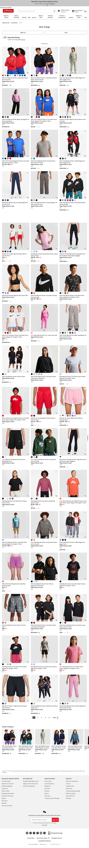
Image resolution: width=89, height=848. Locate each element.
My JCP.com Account (7, 783)
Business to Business (72, 781)
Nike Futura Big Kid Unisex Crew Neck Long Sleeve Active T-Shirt (72, 626)
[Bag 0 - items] (85, 11)
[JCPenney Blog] (44, 833)
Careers (68, 783)
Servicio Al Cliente (7, 805)
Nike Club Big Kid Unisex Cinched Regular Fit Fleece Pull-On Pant (44, 203)
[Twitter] (27, 833)
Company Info (70, 786)
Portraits (46, 791)
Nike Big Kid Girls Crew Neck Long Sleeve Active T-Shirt (43, 502)
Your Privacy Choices (42, 838)
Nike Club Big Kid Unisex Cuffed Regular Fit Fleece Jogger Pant (72, 78)
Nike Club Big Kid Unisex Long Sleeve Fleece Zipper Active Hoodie (44, 78)
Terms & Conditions (33, 844)
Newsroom (69, 788)
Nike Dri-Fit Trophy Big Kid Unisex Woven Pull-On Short (14, 254)
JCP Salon (47, 788)
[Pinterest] (37, 833)
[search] (55, 11)
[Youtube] (41, 833)
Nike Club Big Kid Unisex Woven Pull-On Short (14, 626)
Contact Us (5, 788)
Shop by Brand (70, 796)
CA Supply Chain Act (56, 838)
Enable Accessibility (5, 7)
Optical (46, 793)
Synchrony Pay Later (7, 796)
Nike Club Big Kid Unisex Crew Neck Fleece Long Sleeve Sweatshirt (43, 626)
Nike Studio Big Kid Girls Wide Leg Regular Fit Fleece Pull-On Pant (73, 336)
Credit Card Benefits (29, 786)
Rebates (4, 803)
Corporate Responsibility (73, 791)
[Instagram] (31, 833)
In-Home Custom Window (51, 798)
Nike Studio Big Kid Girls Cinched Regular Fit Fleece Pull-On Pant (73, 707)
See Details (44, 825)
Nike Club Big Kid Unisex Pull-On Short (13, 376)
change (23, 39)
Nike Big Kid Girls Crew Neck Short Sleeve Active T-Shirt (14, 502)
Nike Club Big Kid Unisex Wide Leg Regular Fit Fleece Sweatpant (15, 120)
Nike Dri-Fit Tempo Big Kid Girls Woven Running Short (71, 419)
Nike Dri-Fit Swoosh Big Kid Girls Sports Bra (15, 295)
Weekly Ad (47, 786)
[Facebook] (34, 833)
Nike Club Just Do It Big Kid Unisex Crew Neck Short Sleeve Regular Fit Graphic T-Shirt (15, 419)
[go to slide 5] (47, 5)
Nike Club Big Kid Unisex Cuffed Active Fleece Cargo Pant (44, 707)
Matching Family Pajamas (67, 771)
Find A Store (48, 781)
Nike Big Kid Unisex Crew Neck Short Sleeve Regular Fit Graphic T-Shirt (72, 377)
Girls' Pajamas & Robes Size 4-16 (52, 771)
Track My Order (6, 781)
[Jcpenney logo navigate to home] (8, 11)
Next (54, 717)
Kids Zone (47, 796)
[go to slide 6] (48, 5)
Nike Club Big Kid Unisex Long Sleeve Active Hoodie (43, 460)
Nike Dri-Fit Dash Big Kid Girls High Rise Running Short (13, 584)
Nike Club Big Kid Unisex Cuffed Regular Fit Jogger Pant (72, 543)
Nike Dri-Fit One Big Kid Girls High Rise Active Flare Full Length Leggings (73, 460)
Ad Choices (42, 844)
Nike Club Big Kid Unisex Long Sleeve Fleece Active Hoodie (15, 78)
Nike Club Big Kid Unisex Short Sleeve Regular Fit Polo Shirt (42, 584)
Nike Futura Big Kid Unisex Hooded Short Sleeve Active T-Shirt (43, 161)
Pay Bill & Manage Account (31, 781)
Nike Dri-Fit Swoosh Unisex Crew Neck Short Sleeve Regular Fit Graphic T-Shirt (15, 336)
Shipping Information (8, 793)
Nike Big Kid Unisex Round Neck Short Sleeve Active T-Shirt (44, 254)
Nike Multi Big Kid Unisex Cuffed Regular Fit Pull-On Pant (15, 203)
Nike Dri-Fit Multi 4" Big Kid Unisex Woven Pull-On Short (14, 707)
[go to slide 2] (42, 5)
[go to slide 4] (45, 5)
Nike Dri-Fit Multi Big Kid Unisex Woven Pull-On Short (73, 120)
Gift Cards (5, 801)
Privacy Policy (30, 838)
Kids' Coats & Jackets (15, 771)
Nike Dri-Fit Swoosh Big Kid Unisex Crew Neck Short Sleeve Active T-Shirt (15, 161)
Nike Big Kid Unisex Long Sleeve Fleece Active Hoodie (44, 543)
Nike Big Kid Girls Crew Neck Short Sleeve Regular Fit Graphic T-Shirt (14, 667)
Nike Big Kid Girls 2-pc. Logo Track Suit (44, 335)
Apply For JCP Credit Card (30, 783)
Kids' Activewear (25, 771)
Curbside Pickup (49, 783)
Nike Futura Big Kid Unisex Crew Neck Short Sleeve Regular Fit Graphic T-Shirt (44, 120)
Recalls (4, 798)
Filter (23, 33)
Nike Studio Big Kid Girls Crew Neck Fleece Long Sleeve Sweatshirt (43, 377)
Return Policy (5, 791)
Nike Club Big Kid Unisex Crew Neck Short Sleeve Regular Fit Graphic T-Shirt (72, 296)
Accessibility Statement (44, 841)
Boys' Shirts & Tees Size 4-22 (37, 771)
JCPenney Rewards (7, 786)
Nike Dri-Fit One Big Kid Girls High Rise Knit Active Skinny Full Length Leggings (72, 254)
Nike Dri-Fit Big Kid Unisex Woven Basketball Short (13, 460)
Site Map (68, 798)
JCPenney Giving (70, 793)
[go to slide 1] (15, 72)
